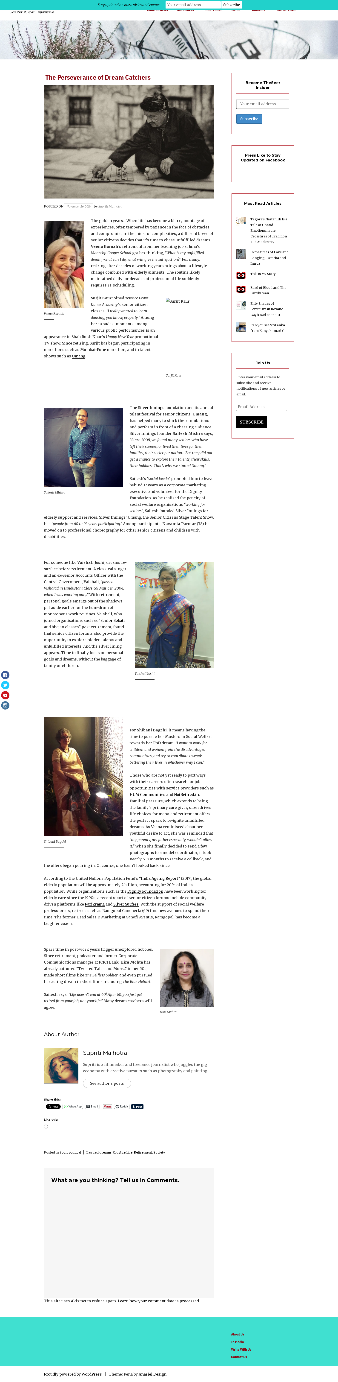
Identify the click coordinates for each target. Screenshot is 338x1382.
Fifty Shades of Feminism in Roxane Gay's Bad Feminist (266, 309)
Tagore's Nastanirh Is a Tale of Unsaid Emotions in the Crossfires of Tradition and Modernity (268, 230)
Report (171, 878)
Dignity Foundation (145, 891)
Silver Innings (151, 407)
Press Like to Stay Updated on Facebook (263, 157)
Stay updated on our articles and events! (129, 5)
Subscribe (252, 422)
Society (159, 1152)
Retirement (143, 1152)
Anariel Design (152, 1374)
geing (159, 878)
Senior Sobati (112, 620)
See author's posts (107, 1083)
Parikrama (95, 904)
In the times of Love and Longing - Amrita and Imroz (269, 258)
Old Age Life (122, 1152)
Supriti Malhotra (110, 206)
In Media (237, 1342)
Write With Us (241, 1349)
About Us (237, 1334)
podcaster (86, 955)
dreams (105, 1152)
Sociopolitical (70, 1152)
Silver (118, 904)
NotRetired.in (186, 794)
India (146, 878)
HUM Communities (147, 794)
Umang (78, 356)
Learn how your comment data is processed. (159, 1301)
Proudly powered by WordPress (73, 1374)
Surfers (131, 904)
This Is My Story (263, 274)
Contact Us (239, 1357)
